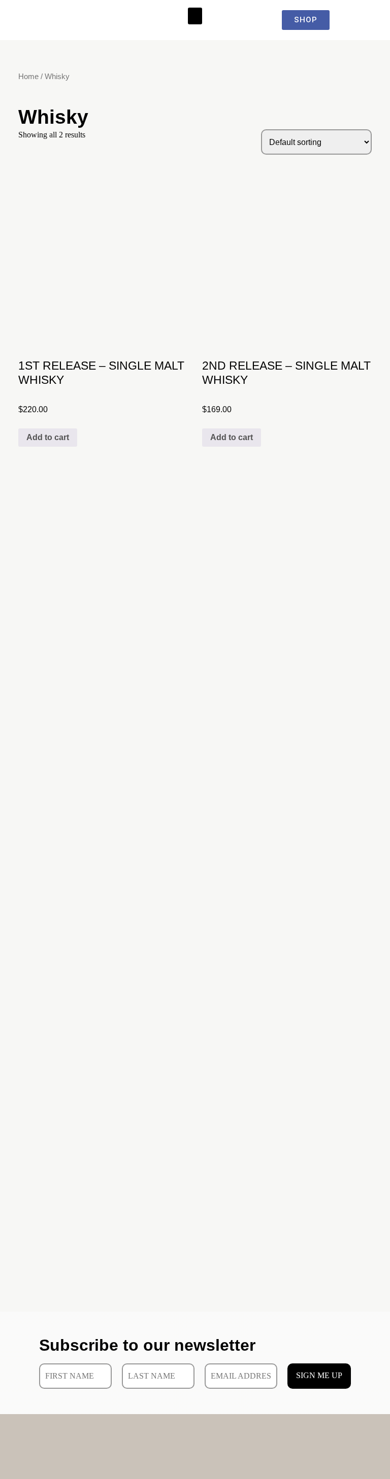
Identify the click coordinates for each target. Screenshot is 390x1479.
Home (28, 77)
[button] (195, 16)
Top (366, 1455)
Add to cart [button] (47, 437)
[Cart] (364, 20)
